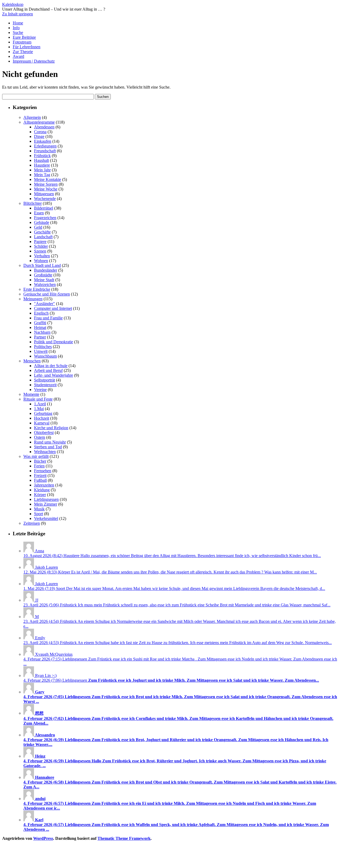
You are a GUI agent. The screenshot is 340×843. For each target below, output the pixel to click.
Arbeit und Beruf (48, 370)
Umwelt (41, 351)
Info (16, 27)
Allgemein (32, 117)
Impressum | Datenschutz (34, 61)
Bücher (40, 461)
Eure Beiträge (24, 37)
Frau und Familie (48, 318)
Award (18, 56)
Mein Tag (42, 174)
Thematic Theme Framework (124, 838)
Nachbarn (42, 332)
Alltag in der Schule (50, 365)
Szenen (40, 251)
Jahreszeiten (44, 485)
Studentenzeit (45, 385)
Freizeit (40, 475)
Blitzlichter (32, 203)
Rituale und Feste (38, 399)
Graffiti (40, 322)
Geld (38, 227)
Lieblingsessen (46, 499)
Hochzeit (41, 418)
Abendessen (44, 127)
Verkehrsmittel (46, 518)
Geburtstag (43, 413)
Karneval (41, 423)
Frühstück (42, 155)
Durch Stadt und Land (42, 265)
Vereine (40, 389)
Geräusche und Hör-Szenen (46, 294)
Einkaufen (42, 141)
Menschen (32, 361)
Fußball (40, 480)
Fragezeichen (45, 217)
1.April (40, 404)
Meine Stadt (44, 279)
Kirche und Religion (51, 427)
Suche (18, 32)
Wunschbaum (45, 356)
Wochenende (45, 198)
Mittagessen (44, 194)
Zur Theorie (23, 51)
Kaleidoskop (12, 4)
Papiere (40, 241)
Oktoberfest (44, 432)
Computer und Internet (53, 308)
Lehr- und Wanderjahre (53, 375)
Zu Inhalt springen (17, 14)
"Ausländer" (44, 303)
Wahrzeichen (45, 284)
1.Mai (39, 408)
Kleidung (42, 490)
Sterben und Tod (48, 447)
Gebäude (41, 222)
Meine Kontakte (47, 179)
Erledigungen (45, 146)
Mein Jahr (42, 170)
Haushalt (41, 160)
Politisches (43, 346)
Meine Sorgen (46, 184)
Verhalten (42, 256)
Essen (39, 213)
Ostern (39, 437)
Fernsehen (42, 470)
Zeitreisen (31, 523)
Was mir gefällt (36, 456)
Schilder (41, 246)
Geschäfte (42, 232)
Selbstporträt (44, 380)
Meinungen (32, 299)
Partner (40, 337)
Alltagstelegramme (39, 122)
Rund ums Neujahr (50, 442)
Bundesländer (45, 270)
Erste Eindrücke (36, 289)
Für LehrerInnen (26, 47)
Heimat (40, 327)
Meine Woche (45, 189)
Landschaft (43, 236)
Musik (39, 509)
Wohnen (41, 260)
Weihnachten (45, 451)
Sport (38, 513)
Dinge (39, 136)
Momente (31, 394)
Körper (40, 494)
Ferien (39, 466)
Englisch (41, 313)
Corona (40, 131)
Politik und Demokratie (53, 342)
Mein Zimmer (45, 504)
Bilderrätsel (43, 208)
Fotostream (22, 42)
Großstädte (43, 275)
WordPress (43, 838)
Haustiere (42, 165)
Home (18, 23)
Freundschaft (45, 151)
